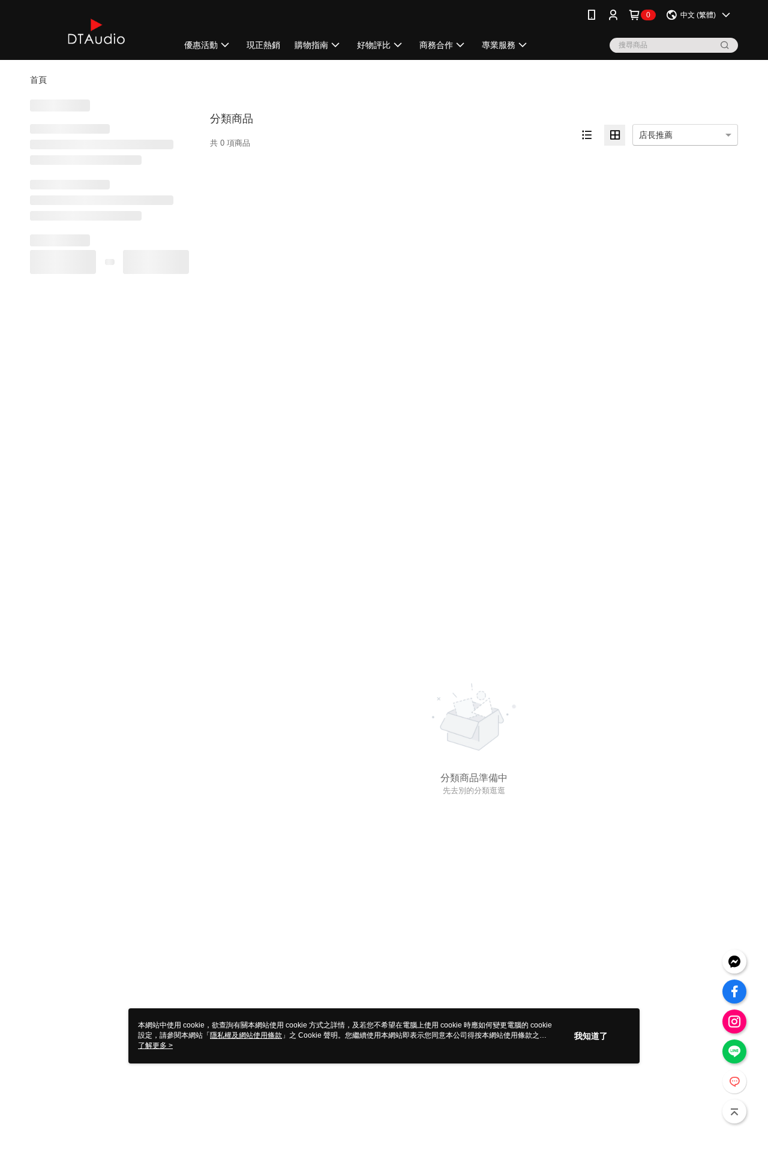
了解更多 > (155, 1045)
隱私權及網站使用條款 (246, 1035)
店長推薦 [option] (656, 135)
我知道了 (591, 1036)
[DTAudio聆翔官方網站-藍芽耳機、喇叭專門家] (96, 31)
